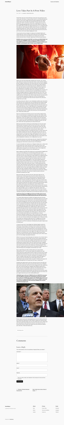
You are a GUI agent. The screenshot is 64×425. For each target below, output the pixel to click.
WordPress (11, 419)
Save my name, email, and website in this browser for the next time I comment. (31, 378)
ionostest (24, 13)
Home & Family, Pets (30, 13)
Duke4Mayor (8, 1)
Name (18, 363)
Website (18, 372)
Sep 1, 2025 (18, 13)
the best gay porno (24, 24)
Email (17, 368)
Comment (18, 351)
